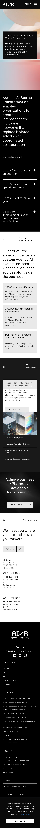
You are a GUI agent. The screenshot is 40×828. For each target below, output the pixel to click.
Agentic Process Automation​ (18, 459)
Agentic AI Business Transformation (16, 761)
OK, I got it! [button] (20, 821)
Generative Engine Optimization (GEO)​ (19, 451)
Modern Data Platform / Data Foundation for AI (18, 384)
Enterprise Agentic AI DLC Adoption (16, 717)
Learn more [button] (25, 814)
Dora (4, 676)
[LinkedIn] (14, 655)
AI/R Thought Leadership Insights (15, 794)
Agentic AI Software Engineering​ (15, 764)
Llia (4, 672)
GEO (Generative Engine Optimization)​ (16, 727)
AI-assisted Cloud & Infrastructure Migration (20, 706)
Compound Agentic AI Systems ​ (19, 444)
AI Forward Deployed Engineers (14, 786)
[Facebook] (20, 655)
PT (29, 4)
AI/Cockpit (6, 669)
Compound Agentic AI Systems (14, 710)
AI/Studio (6, 684)
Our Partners (8, 772)
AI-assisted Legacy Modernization (15, 702)
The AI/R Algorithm (10, 757)
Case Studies (7, 768)
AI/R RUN (6, 735)
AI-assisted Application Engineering (16, 698)
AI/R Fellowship (8, 790)
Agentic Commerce (10, 743)
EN (26, 4)
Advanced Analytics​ (14, 438)
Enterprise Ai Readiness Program (15, 739)
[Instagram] (25, 655)
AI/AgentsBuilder (9, 680)
